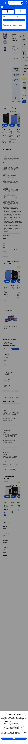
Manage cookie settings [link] (13, 741)
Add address (14, 20)
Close (14, 738)
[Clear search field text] (19, 3)
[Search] (22, 3)
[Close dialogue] (25, 714)
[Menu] (2, 3)
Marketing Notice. (19, 732)
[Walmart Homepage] (5, 3)
